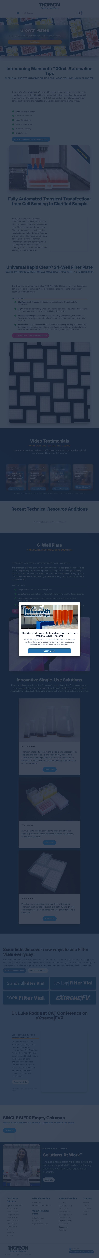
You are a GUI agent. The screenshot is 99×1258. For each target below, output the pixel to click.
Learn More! (49, 651)
